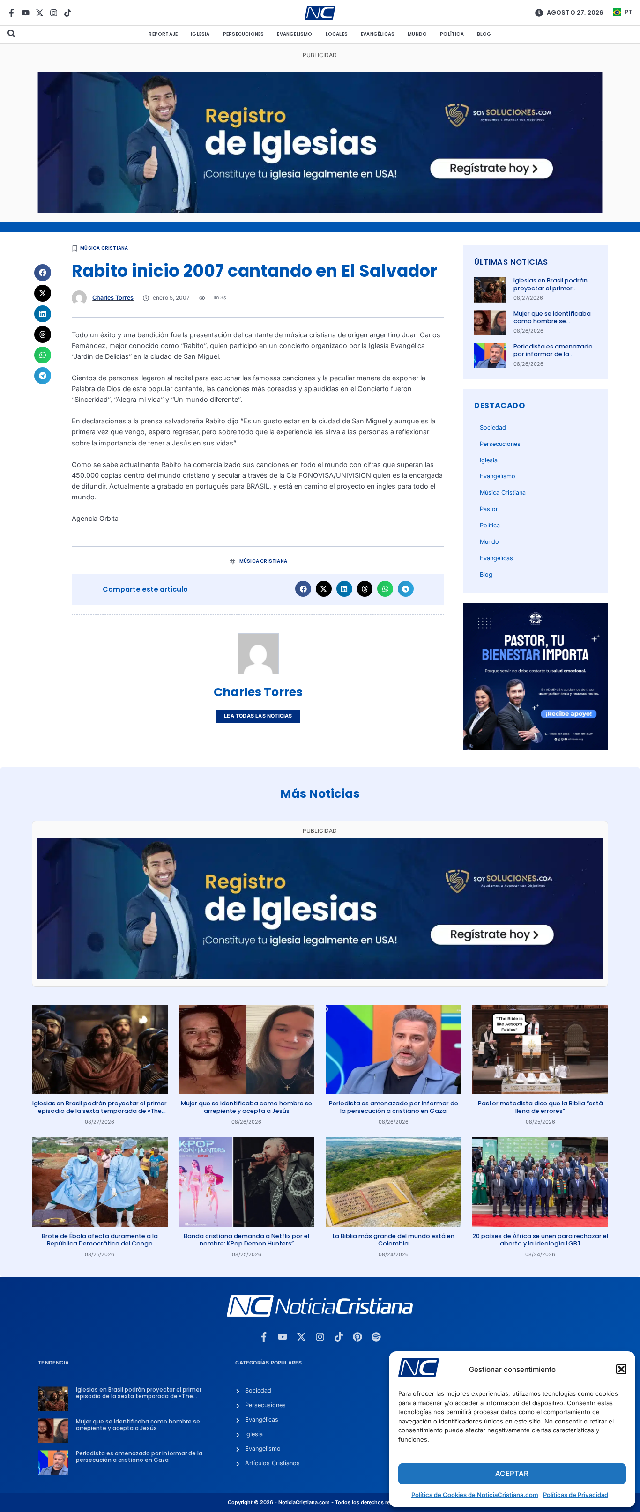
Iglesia (200, 34)
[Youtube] (26, 13)
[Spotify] (376, 1337)
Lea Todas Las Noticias (258, 716)
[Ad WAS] (320, 211)
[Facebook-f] (11, 13)
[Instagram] (54, 13)
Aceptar (511, 1473)
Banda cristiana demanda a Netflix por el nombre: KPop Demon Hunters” (246, 1239)
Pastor (489, 508)
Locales (337, 34)
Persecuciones (243, 34)
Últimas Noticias (511, 262)
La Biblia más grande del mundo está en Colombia (393, 1239)
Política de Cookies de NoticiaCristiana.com (474, 1494)
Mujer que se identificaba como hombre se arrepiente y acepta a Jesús (552, 325)
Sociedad (493, 427)
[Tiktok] (68, 13)
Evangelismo (294, 34)
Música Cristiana (104, 248)
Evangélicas (377, 34)
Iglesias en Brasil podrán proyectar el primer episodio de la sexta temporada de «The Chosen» (99, 1111)
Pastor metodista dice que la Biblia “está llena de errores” (540, 1107)
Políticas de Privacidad (575, 1494)
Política (452, 34)
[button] (621, 1369)
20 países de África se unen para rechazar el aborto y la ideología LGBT (540, 1239)
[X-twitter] (40, 13)
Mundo (417, 34)
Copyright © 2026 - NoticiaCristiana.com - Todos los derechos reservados (320, 1502)
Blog (484, 34)
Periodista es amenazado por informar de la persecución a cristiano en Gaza (554, 357)
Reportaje (163, 34)
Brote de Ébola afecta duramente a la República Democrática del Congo (100, 1239)
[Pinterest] (357, 1337)
